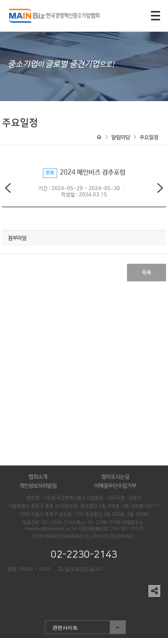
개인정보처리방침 (38, 486)
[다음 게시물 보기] (160, 190)
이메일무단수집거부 (115, 486)
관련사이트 (61, 626)
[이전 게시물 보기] (8, 190)
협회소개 (38, 477)
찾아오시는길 (115, 477)
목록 (146, 273)
